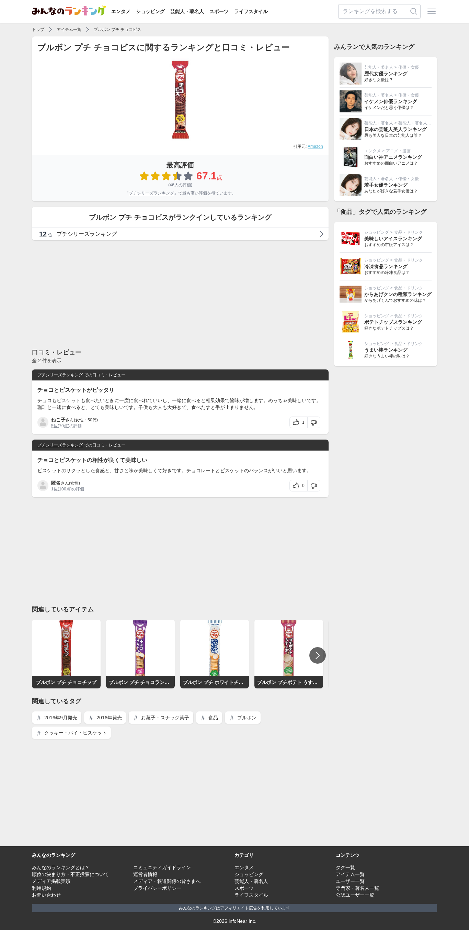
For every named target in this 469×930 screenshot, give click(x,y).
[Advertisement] (180, 294)
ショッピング (150, 11)
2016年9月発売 (60, 717)
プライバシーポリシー (157, 888)
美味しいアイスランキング (393, 238)
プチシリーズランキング (151, 193)
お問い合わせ (46, 895)
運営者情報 (145, 874)
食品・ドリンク (408, 232)
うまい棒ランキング (386, 350)
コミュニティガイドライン (162, 867)
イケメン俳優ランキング (390, 101)
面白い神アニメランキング (393, 157)
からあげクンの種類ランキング (398, 294)
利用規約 (41, 888)
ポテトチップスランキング (393, 322)
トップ (38, 29)
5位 (54, 425)
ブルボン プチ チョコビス (117, 29)
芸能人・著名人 (187, 11)
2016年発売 (108, 717)
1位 (54, 489)
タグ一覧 (345, 867)
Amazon (315, 146)
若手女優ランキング (386, 185)
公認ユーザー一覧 (355, 895)
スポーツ (219, 11)
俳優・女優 (408, 67)
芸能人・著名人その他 (418, 123)
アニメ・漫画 (398, 150)
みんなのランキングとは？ (61, 867)
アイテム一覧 (69, 29)
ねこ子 (58, 419)
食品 (212, 717)
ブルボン (246, 717)
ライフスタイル (251, 11)
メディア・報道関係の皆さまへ (167, 881)
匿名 (56, 483)
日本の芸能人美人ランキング (395, 129)
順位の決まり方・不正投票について (70, 874)
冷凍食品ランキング (386, 266)
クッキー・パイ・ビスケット (75, 732)
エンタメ (120, 11)
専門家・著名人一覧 (357, 888)
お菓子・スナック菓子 (164, 717)
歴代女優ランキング (386, 73)
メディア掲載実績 (51, 881)
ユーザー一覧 (350, 881)
